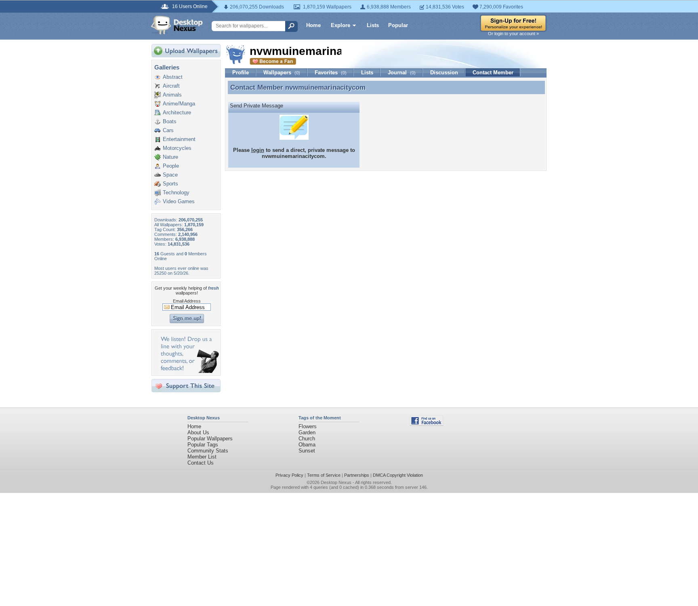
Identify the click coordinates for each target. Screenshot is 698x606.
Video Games (179, 201)
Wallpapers (281, 72)
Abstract (173, 77)
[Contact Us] (188, 371)
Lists (373, 25)
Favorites (331, 72)
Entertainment (179, 139)
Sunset (307, 451)
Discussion (444, 72)
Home (313, 25)
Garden (307, 432)
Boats (170, 121)
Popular (398, 25)
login (257, 150)
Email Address (187, 301)
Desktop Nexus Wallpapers (177, 25)
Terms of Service (324, 475)
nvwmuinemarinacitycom (325, 87)
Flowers (308, 426)
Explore (340, 25)
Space (170, 175)
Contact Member (493, 72)
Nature (170, 157)
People (171, 166)
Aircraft (171, 86)
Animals (172, 95)
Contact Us (200, 463)
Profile (240, 72)
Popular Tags (202, 445)
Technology (176, 192)
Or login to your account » (513, 33)
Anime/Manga (179, 104)
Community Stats (207, 451)
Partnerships (356, 475)
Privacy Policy (289, 475)
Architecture (177, 112)
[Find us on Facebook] (426, 424)
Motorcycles (177, 148)
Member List (202, 457)
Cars (168, 130)
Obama (307, 445)
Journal (402, 72)
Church (307, 439)
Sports (170, 184)
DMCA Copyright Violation (398, 475)
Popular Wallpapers (210, 439)
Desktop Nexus (336, 482)
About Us (198, 432)
